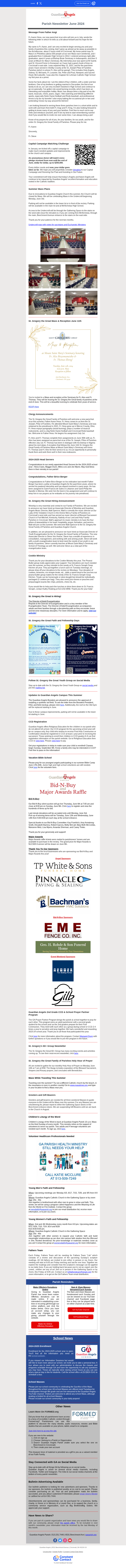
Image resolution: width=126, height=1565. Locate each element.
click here (40, 741)
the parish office (67, 1523)
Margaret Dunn (86, 1036)
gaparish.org (91, 1535)
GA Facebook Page (80, 1317)
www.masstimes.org (79, 1085)
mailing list (40, 688)
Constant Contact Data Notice (73, 1552)
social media (88, 685)
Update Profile (57, 1552)
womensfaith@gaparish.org (66, 1243)
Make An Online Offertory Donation (45, 1325)
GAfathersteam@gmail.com (79, 1272)
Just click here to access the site (42, 1431)
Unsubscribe (47, 1552)
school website (38, 1356)
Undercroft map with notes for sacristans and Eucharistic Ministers (57, 225)
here (62, 705)
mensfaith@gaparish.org (41, 1209)
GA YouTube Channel (80, 1310)
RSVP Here (34, 407)
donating (77, 170)
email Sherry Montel (88, 1494)
